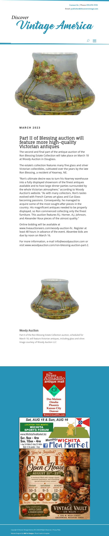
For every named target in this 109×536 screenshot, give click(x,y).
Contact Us (73, 5)
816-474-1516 (92, 5)
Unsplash (47, 533)
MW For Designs (29, 533)
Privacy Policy (56, 530)
